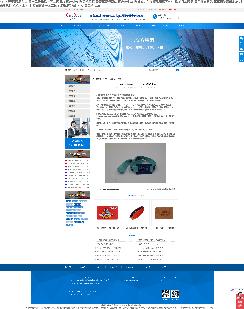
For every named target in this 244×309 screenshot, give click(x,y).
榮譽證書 (71, 111)
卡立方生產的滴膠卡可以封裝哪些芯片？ (109, 256)
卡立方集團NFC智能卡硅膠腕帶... (76, 163)
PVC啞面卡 (69, 204)
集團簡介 (71, 86)
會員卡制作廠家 (78, 222)
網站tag (163, 9)
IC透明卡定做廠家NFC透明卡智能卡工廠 (107, 228)
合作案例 (71, 106)
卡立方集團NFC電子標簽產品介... (76, 169)
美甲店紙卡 (69, 219)
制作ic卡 (68, 201)
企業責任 (71, 91)
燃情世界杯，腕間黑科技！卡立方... (77, 160)
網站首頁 (105, 79)
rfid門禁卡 (69, 225)
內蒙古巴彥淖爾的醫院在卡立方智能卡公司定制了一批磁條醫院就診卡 (151, 256)
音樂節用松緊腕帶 (71, 216)
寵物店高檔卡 (70, 210)
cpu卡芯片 (77, 219)
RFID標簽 (77, 26)
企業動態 (71, 96)
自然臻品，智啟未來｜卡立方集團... (77, 184)
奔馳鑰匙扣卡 (83, 201)
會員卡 (76, 70)
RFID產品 (136, 26)
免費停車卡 (84, 219)
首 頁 (63, 26)
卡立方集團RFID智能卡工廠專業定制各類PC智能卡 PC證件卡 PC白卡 (109, 248)
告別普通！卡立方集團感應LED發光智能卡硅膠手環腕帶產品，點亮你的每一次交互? (151, 259)
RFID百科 (151, 26)
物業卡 (82, 70)
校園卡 (88, 70)
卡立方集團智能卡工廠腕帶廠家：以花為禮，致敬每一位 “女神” (151, 252)
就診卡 (101, 70)
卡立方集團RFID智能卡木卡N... (75, 178)
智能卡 (92, 26)
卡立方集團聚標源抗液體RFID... (76, 187)
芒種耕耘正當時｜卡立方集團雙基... (77, 175)
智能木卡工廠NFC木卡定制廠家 (164, 228)
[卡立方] (74, 17)
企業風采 (71, 101)
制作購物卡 (77, 204)
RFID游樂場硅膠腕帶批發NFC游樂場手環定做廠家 (138, 228)
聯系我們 (142, 9)
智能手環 (78, 210)
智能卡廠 (75, 201)
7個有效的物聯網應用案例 (109, 240)
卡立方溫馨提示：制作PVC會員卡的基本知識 (109, 252)
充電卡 (94, 70)
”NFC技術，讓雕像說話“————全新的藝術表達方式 (109, 244)
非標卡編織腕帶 (80, 213)
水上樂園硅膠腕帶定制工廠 (74, 207)
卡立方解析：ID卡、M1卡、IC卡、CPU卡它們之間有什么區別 (151, 244)
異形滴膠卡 (69, 222)
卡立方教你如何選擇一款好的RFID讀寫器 (151, 240)
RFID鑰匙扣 (121, 26)
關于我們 (166, 26)
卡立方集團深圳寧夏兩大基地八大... (77, 166)
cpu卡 (79, 216)
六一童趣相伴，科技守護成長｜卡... (77, 181)
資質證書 (71, 116)
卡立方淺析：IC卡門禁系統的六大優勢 (109, 259)
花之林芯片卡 (70, 213)
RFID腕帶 (107, 26)
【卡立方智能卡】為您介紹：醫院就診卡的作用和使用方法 (151, 248)
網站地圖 (153, 9)
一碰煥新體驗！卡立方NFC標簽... (76, 172)
